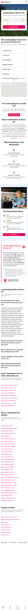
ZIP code (6, 20)
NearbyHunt (4, 542)
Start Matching (14, 27)
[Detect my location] (23, 20)
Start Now (14, 234)
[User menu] (26, 2)
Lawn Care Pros (12, 542)
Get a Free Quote (14, 114)
